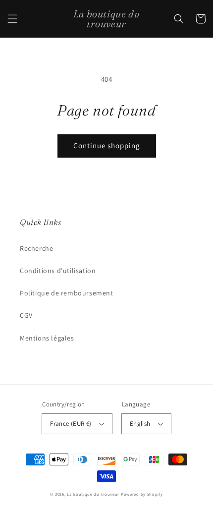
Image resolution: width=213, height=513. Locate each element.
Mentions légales (47, 338)
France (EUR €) (71, 423)
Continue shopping (106, 145)
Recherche (36, 248)
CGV (26, 315)
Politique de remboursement (66, 292)
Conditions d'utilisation (58, 270)
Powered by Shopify (142, 494)
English (140, 423)
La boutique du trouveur (93, 494)
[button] (12, 19)
